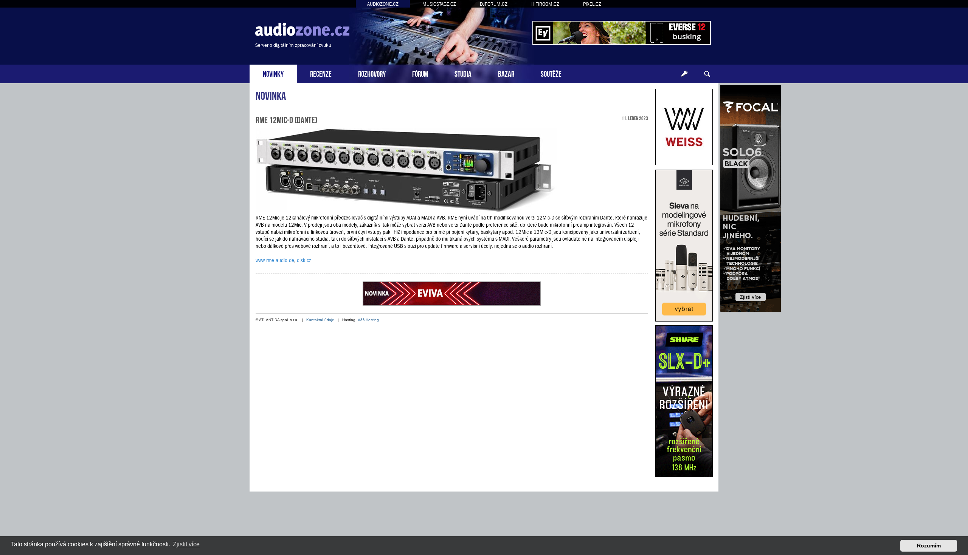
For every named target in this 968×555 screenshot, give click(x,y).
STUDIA (463, 73)
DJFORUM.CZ (493, 4)
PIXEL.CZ (592, 4)
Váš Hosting (368, 320)
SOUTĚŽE (551, 73)
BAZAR (506, 73)
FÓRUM (420, 73)
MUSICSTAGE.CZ (439, 4)
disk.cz (304, 260)
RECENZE (321, 73)
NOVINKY (273, 73)
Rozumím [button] (929, 546)
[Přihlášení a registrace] (684, 74)
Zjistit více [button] (186, 544)
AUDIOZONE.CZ (383, 4)
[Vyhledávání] (707, 74)
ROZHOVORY (372, 73)
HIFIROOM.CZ (545, 4)
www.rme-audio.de (275, 260)
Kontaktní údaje (320, 320)
